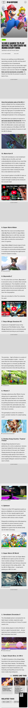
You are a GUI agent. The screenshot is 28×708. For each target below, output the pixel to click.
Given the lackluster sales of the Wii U (12, 102)
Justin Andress (7, 53)
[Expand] (20, 694)
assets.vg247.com (6, 587)
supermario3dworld (1, 21)
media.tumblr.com (6, 650)
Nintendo (16, 702)
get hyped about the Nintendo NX (11, 120)
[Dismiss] (25, 694)
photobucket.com (6, 500)
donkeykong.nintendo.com (8, 433)
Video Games (6, 702)
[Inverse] (12, 2)
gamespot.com (6, 385)
